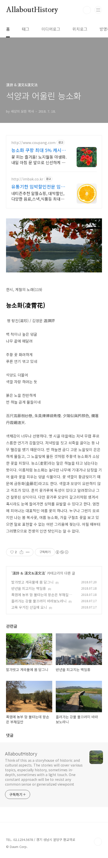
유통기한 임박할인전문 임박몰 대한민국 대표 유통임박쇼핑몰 (38, 186)
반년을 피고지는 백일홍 (28, 588)
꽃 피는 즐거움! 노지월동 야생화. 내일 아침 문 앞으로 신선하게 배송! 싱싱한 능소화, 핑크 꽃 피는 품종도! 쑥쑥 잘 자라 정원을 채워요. (39, 159)
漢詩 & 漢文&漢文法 (28, 573)
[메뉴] (98, 10)
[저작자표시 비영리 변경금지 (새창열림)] (62, 552)
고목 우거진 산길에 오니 (29, 607)
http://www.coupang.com (33, 142)
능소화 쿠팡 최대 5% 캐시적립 (38, 150)
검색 (87, 10)
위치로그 (79, 29)
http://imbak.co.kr (27, 179)
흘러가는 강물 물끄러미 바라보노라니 (39, 600)
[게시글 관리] (28, 552)
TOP (98, 842)
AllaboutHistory (32, 10)
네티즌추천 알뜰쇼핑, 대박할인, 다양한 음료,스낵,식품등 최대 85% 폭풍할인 (37, 196)
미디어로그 (50, 29)
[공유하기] (21, 552)
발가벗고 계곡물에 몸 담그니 (32, 582)
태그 (25, 29)
